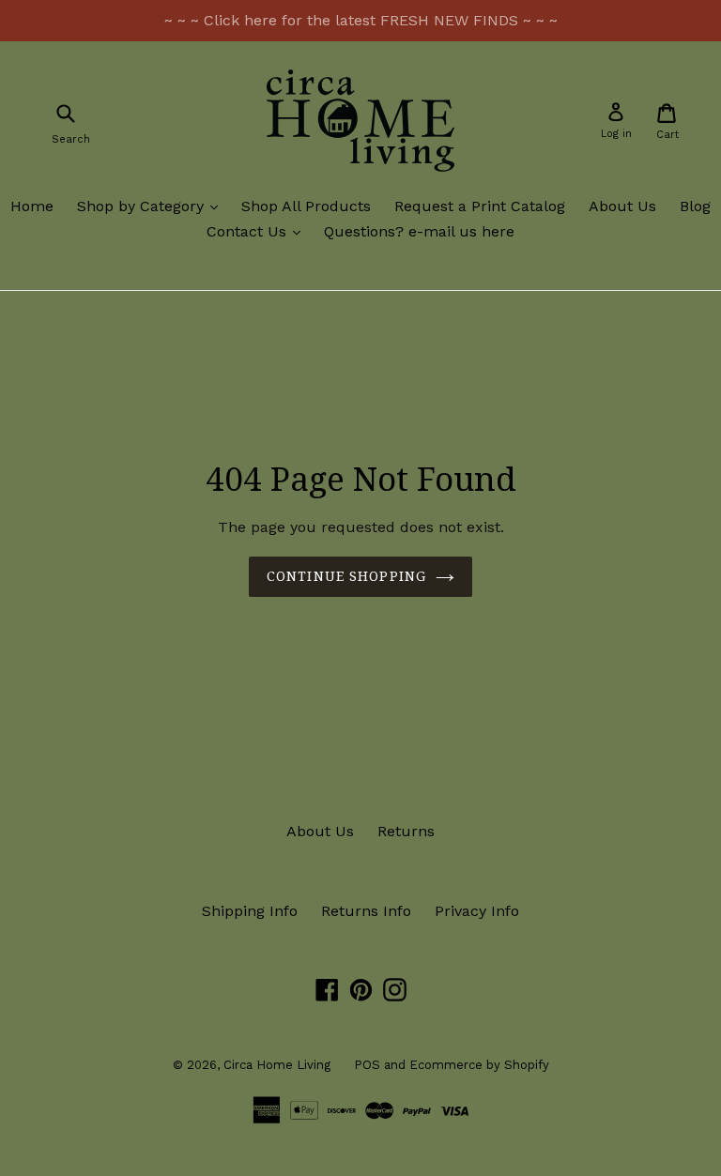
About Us (622, 206)
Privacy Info (477, 911)
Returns (406, 831)
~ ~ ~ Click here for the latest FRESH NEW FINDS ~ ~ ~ (361, 20)
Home (32, 206)
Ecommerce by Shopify (479, 1065)
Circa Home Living (276, 1065)
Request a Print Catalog (479, 206)
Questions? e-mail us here (419, 231)
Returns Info (366, 911)
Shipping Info (250, 911)
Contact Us (258, 230)
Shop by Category (152, 205)
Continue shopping (346, 576)
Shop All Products (306, 206)
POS (367, 1065)
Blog (695, 206)
